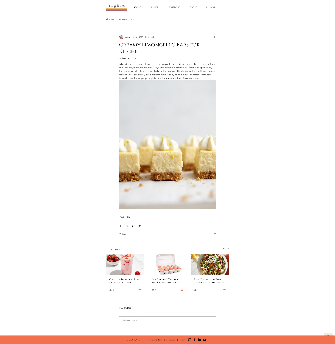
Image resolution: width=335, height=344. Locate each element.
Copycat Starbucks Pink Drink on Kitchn (124, 281)
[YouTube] (204, 340)
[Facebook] (194, 340)
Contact (151, 340)
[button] (225, 19)
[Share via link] (139, 226)
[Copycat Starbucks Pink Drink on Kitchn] (125, 264)
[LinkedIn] (199, 340)
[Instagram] (189, 340)
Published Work (126, 19)
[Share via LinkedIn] (133, 226)
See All (226, 249)
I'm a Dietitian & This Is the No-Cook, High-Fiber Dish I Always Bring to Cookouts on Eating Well (209, 281)
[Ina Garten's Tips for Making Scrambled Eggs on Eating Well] (167, 264)
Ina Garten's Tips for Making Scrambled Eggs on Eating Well (167, 281)
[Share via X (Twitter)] (126, 226)
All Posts (110, 19)
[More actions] (214, 37)
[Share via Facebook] (120, 226)
